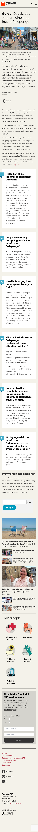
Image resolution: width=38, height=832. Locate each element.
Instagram (10, 776)
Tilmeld (19, 740)
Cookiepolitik (6, 763)
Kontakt (4, 753)
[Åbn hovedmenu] (36, 4)
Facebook (9, 771)
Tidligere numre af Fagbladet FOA (14, 758)
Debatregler (6, 765)
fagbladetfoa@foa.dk (14, 803)
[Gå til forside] (16, 4)
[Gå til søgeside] (32, 4)
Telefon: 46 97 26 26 (9, 801)
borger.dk (16, 165)
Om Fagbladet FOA (9, 760)
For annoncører (7, 756)
